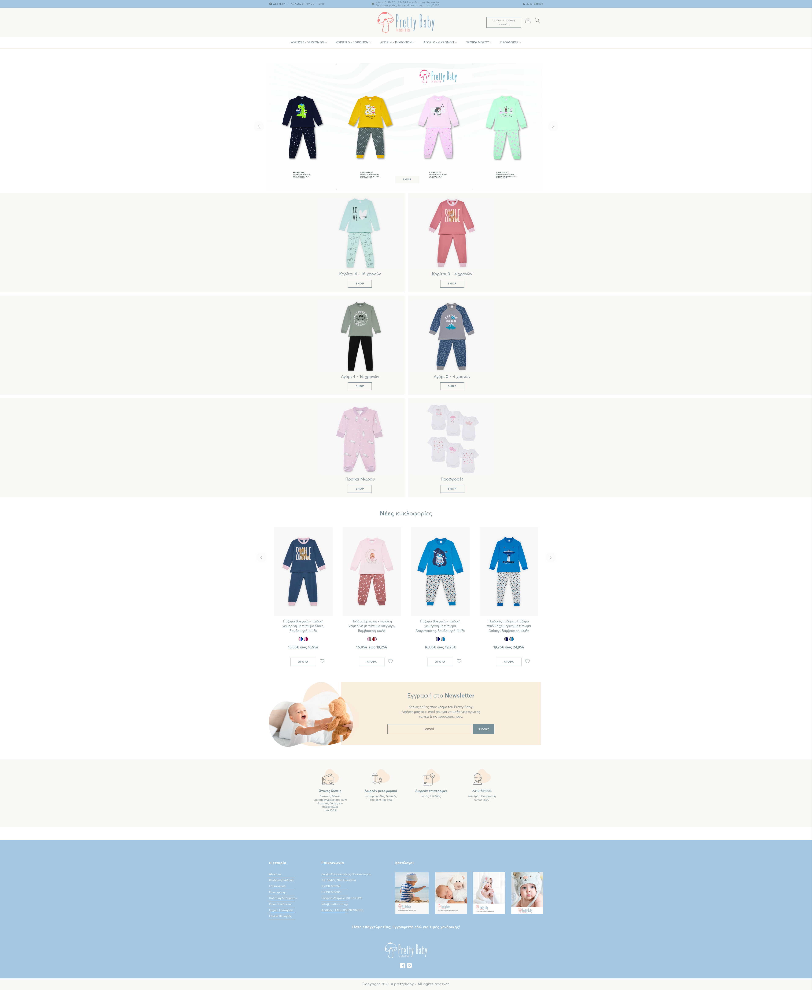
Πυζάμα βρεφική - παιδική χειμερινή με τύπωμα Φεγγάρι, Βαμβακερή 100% (372, 626)
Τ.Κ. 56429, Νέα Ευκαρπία (338, 880)
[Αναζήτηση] (537, 21)
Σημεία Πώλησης (280, 916)
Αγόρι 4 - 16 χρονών (396, 42)
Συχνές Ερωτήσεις (281, 910)
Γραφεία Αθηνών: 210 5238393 (341, 898)
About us (275, 874)
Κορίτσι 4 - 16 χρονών (307, 42)
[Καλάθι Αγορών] (528, 21)
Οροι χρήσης (277, 892)
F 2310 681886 (330, 892)
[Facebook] (402, 966)
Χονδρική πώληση (281, 880)
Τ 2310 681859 (330, 886)
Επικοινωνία (277, 886)
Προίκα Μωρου (477, 42)
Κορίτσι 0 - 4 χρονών (352, 42)
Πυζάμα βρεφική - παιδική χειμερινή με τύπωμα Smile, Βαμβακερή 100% (303, 626)
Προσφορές (509, 42)
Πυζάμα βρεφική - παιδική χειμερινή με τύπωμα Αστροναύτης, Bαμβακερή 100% (440, 626)
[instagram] (409, 966)
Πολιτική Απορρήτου (283, 898)
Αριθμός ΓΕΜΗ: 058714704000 (342, 910)
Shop (407, 179)
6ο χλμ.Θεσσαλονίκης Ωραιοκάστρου (346, 874)
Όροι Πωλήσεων (280, 904)
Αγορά (303, 661)
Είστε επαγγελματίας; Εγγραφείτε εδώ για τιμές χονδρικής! (406, 927)
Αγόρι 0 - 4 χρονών (438, 42)
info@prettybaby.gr (334, 904)
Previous (259, 126)
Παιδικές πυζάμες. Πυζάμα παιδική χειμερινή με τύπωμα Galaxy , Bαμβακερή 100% (509, 626)
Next (553, 126)
